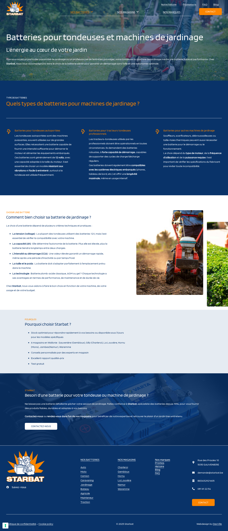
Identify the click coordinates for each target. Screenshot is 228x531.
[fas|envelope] (195, 472)
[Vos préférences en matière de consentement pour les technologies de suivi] (5, 526)
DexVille (217, 523)
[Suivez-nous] (9, 487)
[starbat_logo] (15, 8)
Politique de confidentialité (21, 523)
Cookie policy (45, 523)
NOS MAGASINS (127, 459)
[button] (92, 12)
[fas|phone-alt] (195, 489)
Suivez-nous (19, 487)
